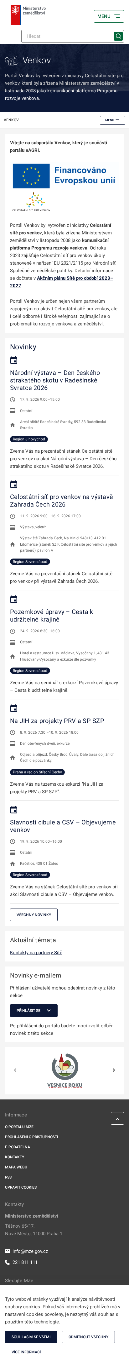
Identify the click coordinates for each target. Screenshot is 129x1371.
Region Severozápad (30, 561)
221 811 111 (25, 1262)
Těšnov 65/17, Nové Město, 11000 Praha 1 (33, 1229)
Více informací (26, 1352)
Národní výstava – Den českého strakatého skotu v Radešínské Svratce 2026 (55, 380)
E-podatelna (17, 1147)
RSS (8, 1177)
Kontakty (14, 1157)
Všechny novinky (34, 915)
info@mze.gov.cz (30, 1251)
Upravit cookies (21, 1187)
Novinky (23, 347)
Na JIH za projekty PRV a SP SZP (57, 721)
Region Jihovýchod (29, 439)
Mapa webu (16, 1167)
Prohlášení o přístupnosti (31, 1137)
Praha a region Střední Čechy (37, 772)
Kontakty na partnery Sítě (36, 952)
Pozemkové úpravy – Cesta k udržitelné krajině (51, 615)
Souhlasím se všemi (31, 1337)
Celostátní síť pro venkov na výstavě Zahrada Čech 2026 (61, 500)
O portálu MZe (19, 1127)
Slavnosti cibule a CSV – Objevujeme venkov (63, 826)
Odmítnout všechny (88, 1337)
